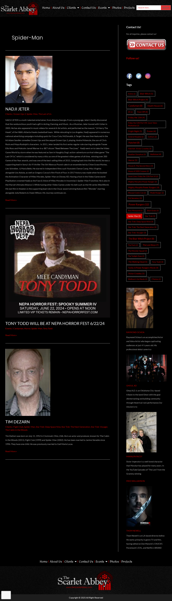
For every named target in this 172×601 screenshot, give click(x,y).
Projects (129, 7)
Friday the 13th (136, 117)
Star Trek (150, 216)
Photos (116, 7)
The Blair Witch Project (141, 238)
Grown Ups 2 (20, 114)
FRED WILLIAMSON (135, 481)
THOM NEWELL (133, 530)
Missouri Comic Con (137, 193)
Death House (155, 105)
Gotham (152, 137)
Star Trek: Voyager (99, 426)
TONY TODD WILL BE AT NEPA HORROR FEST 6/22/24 (55, 323)
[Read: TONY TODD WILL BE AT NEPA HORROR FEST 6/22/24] (57, 266)
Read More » (11, 199)
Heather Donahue (137, 154)
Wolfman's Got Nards (137, 279)
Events (102, 7)
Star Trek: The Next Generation (75, 426)
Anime (132, 94)
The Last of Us (44, 114)
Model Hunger (157, 193)
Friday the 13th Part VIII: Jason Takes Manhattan (142, 124)
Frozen (151, 131)
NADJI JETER (17, 108)
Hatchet (134, 142)
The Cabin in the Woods (16, 430)
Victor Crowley (136, 273)
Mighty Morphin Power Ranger (142, 182)
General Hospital (136, 137)
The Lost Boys (151, 245)
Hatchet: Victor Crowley (139, 148)
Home (46, 7)
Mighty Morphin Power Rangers (143, 187)
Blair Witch (146, 93)
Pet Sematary (135, 198)
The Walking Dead (137, 262)
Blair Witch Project (138, 99)
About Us (58, 7)
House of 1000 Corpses (138, 171)
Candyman (18, 328)
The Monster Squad (137, 251)
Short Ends (153, 210)
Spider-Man (32, 114)
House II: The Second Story (140, 166)
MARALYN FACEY (134, 456)
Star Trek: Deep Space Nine (48, 426)
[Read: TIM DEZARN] (57, 382)
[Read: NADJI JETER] (57, 79)
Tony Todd (48, 328)
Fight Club (18, 426)
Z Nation (156, 279)
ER (130, 112)
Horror (27, 328)
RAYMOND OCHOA (135, 332)
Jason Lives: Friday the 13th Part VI (143, 176)
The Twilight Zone (136, 256)
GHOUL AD (131, 385)
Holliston (155, 154)
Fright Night (135, 131)
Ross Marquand (135, 210)
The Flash (133, 245)
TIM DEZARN (17, 421)
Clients (71, 7)
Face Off (142, 112)
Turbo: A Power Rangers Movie (143, 267)
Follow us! (132, 58)
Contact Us (89, 7)
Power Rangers (139, 204)
